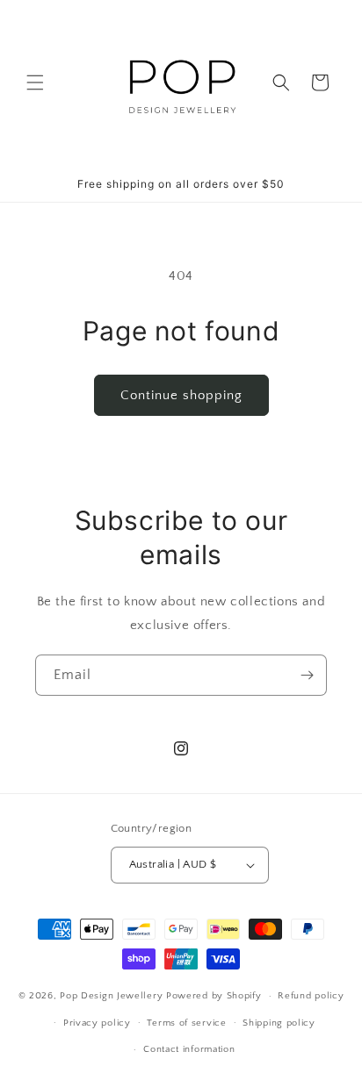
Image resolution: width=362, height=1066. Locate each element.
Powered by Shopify (214, 996)
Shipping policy (279, 1023)
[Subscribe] (306, 675)
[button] (35, 82)
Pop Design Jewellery (113, 996)
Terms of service (186, 1023)
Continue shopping (181, 395)
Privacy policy (97, 1023)
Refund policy (311, 996)
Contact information (189, 1049)
